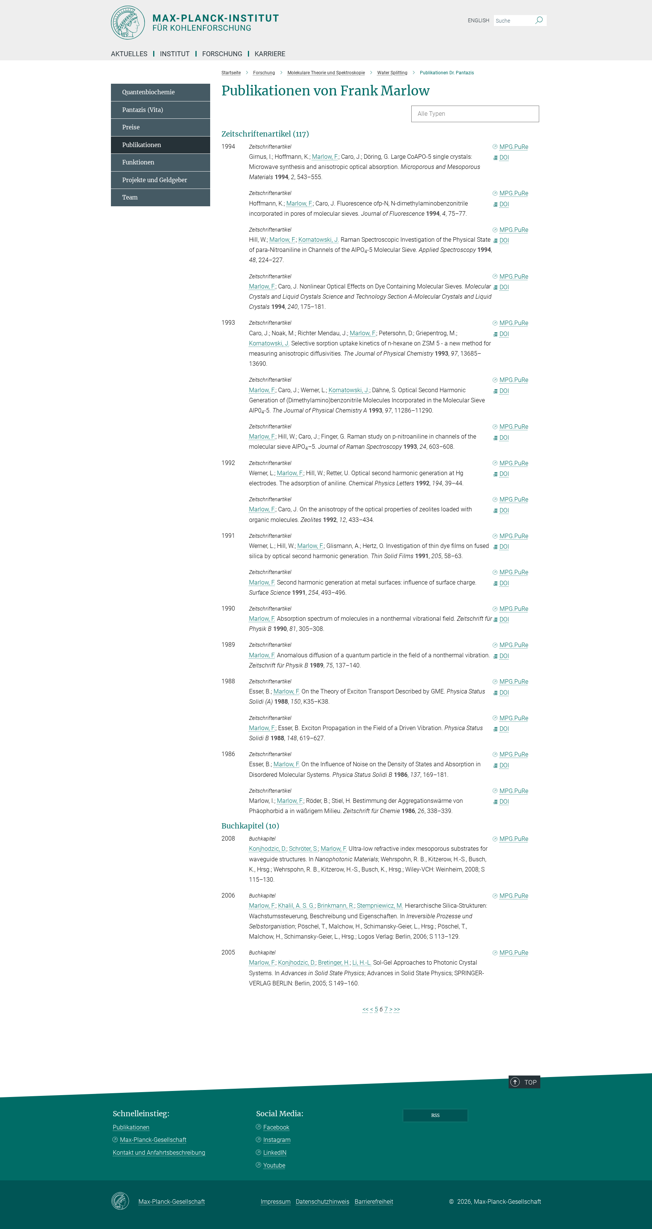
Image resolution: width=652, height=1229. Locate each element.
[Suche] (539, 20)
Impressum (276, 1201)
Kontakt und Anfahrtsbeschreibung (159, 1152)
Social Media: (280, 1113)
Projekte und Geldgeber (154, 180)
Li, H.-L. (362, 962)
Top (530, 1082)
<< (366, 1009)
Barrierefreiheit (374, 1201)
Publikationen (141, 145)
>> (397, 1009)
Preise (131, 127)
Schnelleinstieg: (141, 1113)
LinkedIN (274, 1152)
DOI (504, 157)
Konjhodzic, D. (267, 848)
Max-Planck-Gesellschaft (153, 1139)
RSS (435, 1115)
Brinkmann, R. (335, 905)
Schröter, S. (303, 848)
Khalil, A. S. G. (296, 905)
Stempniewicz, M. (380, 905)
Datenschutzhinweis (322, 1201)
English (478, 20)
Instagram (277, 1139)
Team (130, 197)
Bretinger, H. (334, 962)
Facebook (276, 1127)
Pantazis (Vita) (142, 110)
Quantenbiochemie (148, 92)
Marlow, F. (325, 156)
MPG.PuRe (514, 146)
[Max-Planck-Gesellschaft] (124, 1201)
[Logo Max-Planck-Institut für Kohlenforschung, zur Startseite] (252, 23)
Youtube (274, 1165)
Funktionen (138, 162)
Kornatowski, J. (318, 239)
